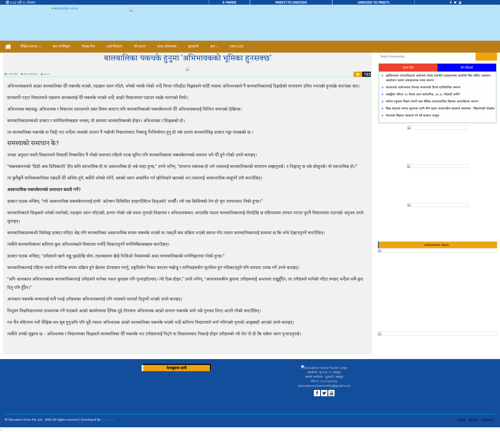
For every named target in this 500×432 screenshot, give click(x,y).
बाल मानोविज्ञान (61, 46)
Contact (487, 420)
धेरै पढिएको (467, 67)
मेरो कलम (139, 46)
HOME (462, 420)
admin (46, 74)
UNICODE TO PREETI (373, 2)
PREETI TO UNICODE (291, 2)
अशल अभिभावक (167, 46)
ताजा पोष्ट (408, 67)
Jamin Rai (107, 420)
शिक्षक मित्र (88, 46)
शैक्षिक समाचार (29, 46)
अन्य (213, 46)
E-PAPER (229, 2)
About (473, 420)
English (236, 46)
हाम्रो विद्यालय (114, 46)
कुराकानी (193, 46)
